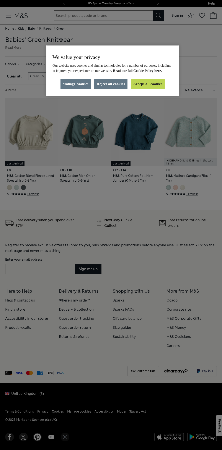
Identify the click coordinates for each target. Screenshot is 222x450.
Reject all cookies (111, 84)
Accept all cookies (147, 84)
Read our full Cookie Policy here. (137, 71)
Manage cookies (75, 84)
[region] (112, 70)
